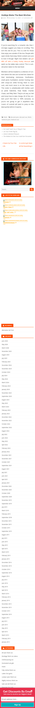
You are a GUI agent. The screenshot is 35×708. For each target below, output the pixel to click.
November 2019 (7, 500)
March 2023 (5, 407)
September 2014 (7, 573)
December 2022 (6, 417)
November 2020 (7, 490)
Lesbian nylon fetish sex (9, 677)
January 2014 (6, 600)
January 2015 (6, 559)
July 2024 (4, 375)
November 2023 (7, 393)
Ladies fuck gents (7, 673)
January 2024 (6, 389)
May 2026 (5, 344)
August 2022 (5, 431)
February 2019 (6, 514)
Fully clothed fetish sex (8, 670)
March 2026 (5, 348)
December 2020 (6, 486)
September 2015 (7, 531)
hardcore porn (6, 119)
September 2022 (7, 427)
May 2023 (5, 403)
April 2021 (5, 479)
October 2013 (6, 611)
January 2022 (6, 452)
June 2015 (5, 542)
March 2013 (5, 635)
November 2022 (7, 420)
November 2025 (7, 351)
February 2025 (6, 362)
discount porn (14, 117)
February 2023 (6, 410)
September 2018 (7, 517)
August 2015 (5, 535)
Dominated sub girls (8, 663)
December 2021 (6, 455)
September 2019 (7, 503)
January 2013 (6, 642)
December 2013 (6, 604)
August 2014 (5, 576)
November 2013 (7, 607)
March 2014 (5, 593)
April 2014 (5, 590)
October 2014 (6, 569)
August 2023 (5, 400)
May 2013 (5, 628)
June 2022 (5, 438)
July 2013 (4, 621)
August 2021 (5, 469)
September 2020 (7, 497)
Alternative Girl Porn (8, 330)
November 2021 (7, 459)
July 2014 (4, 580)
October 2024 (6, 372)
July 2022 (4, 434)
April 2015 (5, 548)
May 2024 (5, 379)
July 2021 (4, 472)
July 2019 (4, 507)
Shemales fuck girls (7, 687)
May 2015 (5, 545)
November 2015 (7, 524)
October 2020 (6, 493)
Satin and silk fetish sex (9, 684)
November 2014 (7, 566)
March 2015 (5, 552)
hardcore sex (15, 119)
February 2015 (6, 555)
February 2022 (6, 448)
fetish (29, 117)
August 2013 (5, 618)
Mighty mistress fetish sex (10, 680)
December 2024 (6, 365)
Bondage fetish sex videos (10, 656)
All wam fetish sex (7, 653)
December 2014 (6, 562)
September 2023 (7, 396)
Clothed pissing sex (7, 660)
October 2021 (6, 462)
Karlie (4, 18)
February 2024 (6, 386)
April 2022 (5, 445)
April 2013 (5, 631)
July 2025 (4, 358)
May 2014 (5, 587)
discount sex (23, 117)
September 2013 (7, 614)
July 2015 (4, 538)
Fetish (5, 117)
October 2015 (6, 528)
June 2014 (5, 583)
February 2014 (6, 597)
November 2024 (7, 369)
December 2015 (6, 521)
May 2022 (5, 441)
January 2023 (6, 414)
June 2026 (5, 341)
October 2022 (6, 424)
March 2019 (5, 510)
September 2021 (7, 465)
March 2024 (5, 382)
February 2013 (6, 638)
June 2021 (5, 476)
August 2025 (5, 355)
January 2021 (6, 483)
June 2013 (5, 625)
